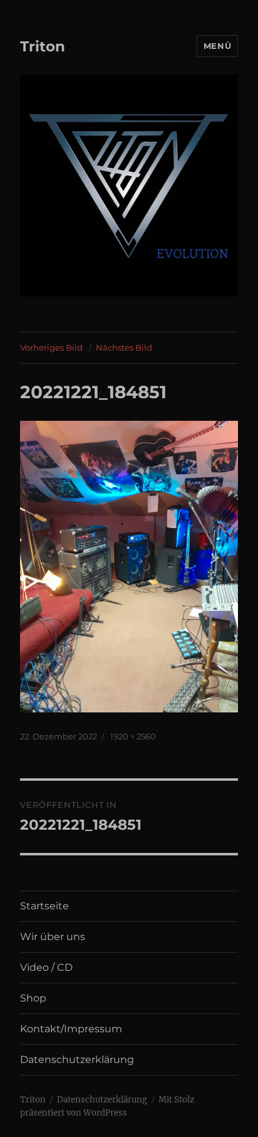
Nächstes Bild (124, 347)
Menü (217, 46)
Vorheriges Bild (51, 347)
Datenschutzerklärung (77, 1060)
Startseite (44, 906)
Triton (42, 46)
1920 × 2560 (133, 736)
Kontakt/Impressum (71, 1029)
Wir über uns (52, 937)
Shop (33, 998)
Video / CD (46, 967)
